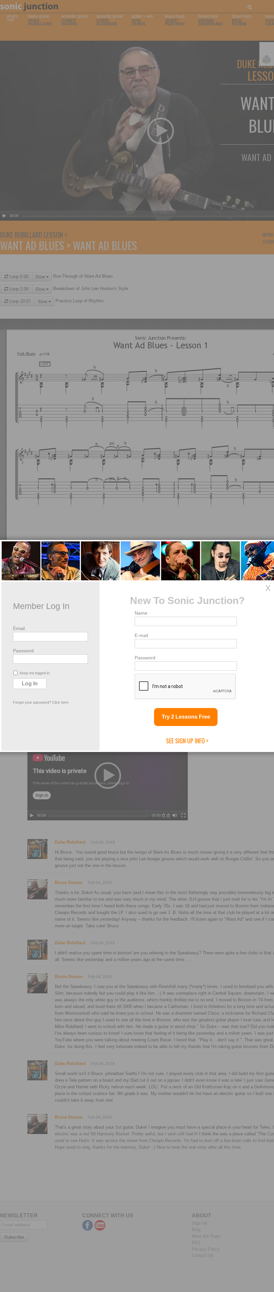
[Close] (268, 588)
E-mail (141, 635)
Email (19, 628)
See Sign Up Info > (187, 740)
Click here (60, 702)
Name (141, 613)
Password (23, 650)
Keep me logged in (34, 673)
